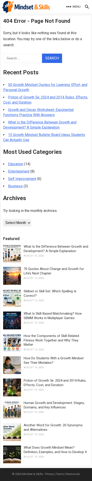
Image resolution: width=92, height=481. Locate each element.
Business (15, 186)
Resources (73, 474)
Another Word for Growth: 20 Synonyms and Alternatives (53, 427)
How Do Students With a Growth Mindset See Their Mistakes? (54, 360)
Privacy (49, 474)
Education (15, 164)
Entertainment (18, 171)
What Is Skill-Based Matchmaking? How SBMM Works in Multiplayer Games (53, 316)
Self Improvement (22, 179)
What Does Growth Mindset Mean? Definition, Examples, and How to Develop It (55, 449)
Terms (60, 474)
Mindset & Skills (32, 474)
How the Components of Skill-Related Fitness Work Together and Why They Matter (51, 340)
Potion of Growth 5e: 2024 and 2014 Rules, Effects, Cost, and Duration (55, 383)
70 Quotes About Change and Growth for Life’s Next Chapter (54, 271)
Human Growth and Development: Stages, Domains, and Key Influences (54, 405)
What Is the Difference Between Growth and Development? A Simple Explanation (56, 249)
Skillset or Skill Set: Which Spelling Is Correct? (50, 293)
